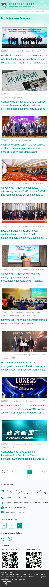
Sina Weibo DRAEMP (33, 550)
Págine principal (17, 12)
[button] (44, 5)
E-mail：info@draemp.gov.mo (15, 512)
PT (19, 526)
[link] (12, 472)
